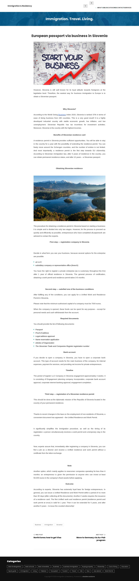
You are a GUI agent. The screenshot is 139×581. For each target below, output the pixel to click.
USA (81, 571)
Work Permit (109, 571)
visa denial (97, 571)
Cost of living (113, 567)
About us (100, 8)
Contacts (121, 8)
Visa (88, 571)
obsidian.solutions (88, 576)
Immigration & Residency (20, 6)
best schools (29, 567)
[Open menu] (85, 6)
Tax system (54, 571)
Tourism (65, 571)
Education (125, 567)
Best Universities (43, 567)
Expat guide (12, 571)
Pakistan (43, 571)
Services (128, 8)
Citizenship (100, 567)
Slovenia (59, 525)
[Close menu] (91, 3)
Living (35, 571)
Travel (74, 571)
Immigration (49, 525)
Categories (112, 8)
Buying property (87, 567)
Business (62, 115)
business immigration (70, 567)
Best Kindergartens (14, 567)
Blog (106, 8)
